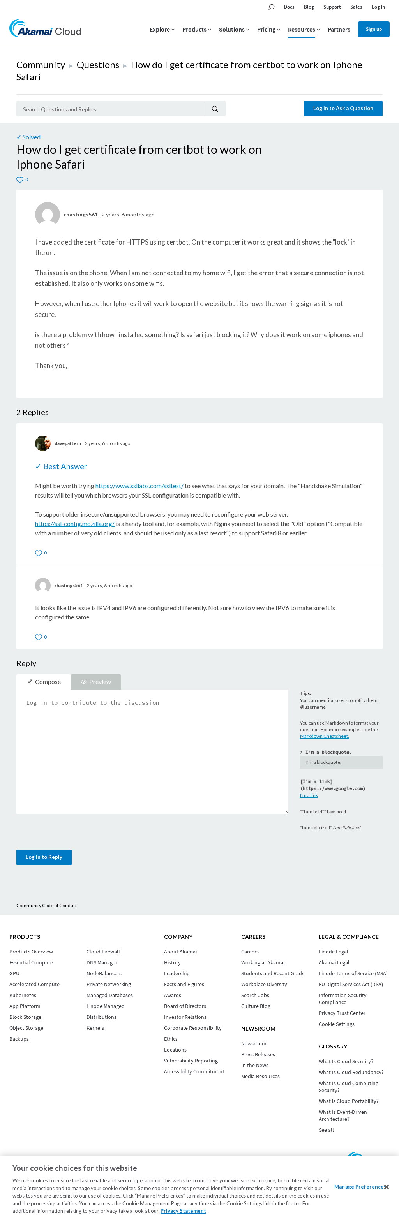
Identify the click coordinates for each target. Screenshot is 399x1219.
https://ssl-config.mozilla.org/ (75, 523)
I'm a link (309, 795)
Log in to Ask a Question (343, 108)
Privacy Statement (183, 1211)
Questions (98, 64)
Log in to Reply (44, 857)
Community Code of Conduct (46, 905)
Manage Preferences (360, 1186)
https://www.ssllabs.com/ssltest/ (139, 485)
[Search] (215, 108)
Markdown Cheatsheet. (324, 736)
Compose (48, 681)
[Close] (386, 1186)
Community (40, 64)
